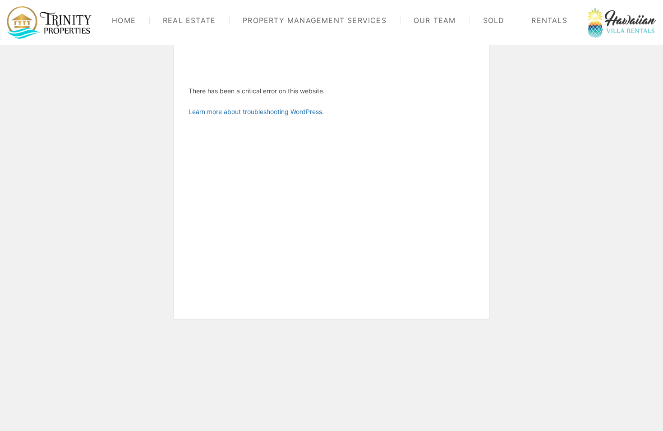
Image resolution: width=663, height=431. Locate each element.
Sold (494, 20)
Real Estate (189, 20)
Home (124, 20)
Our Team (435, 20)
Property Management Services (315, 20)
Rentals (549, 20)
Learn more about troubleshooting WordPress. (256, 111)
